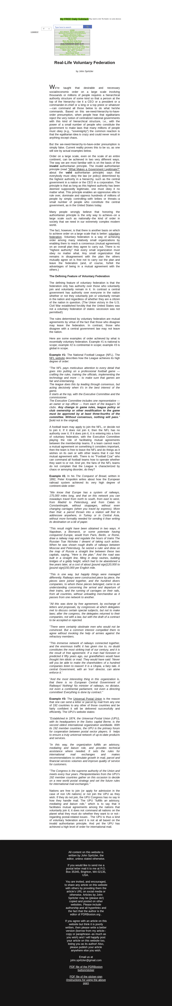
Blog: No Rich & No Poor (72, 41)
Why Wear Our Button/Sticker (72, 36)
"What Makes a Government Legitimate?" (94, 169)
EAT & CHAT (72, 37)
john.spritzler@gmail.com (86, 960)
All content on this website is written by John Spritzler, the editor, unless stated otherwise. (86, 855)
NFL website (57, 358)
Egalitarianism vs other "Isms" (72, 45)
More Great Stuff (72, 53)
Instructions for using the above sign (86, 981)
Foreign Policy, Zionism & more (72, 48)
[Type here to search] (87, 26)
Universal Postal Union (87, 698)
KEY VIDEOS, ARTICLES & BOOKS (72, 31)
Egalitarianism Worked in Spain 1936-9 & (72, 47)
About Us (72, 39)
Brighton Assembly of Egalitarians (72, 33)
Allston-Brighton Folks (72, 34)
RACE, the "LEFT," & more (72, 50)
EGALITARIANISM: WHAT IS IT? (72, 44)
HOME (72, 30)
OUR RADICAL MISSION (72, 42)
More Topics (72, 51)
